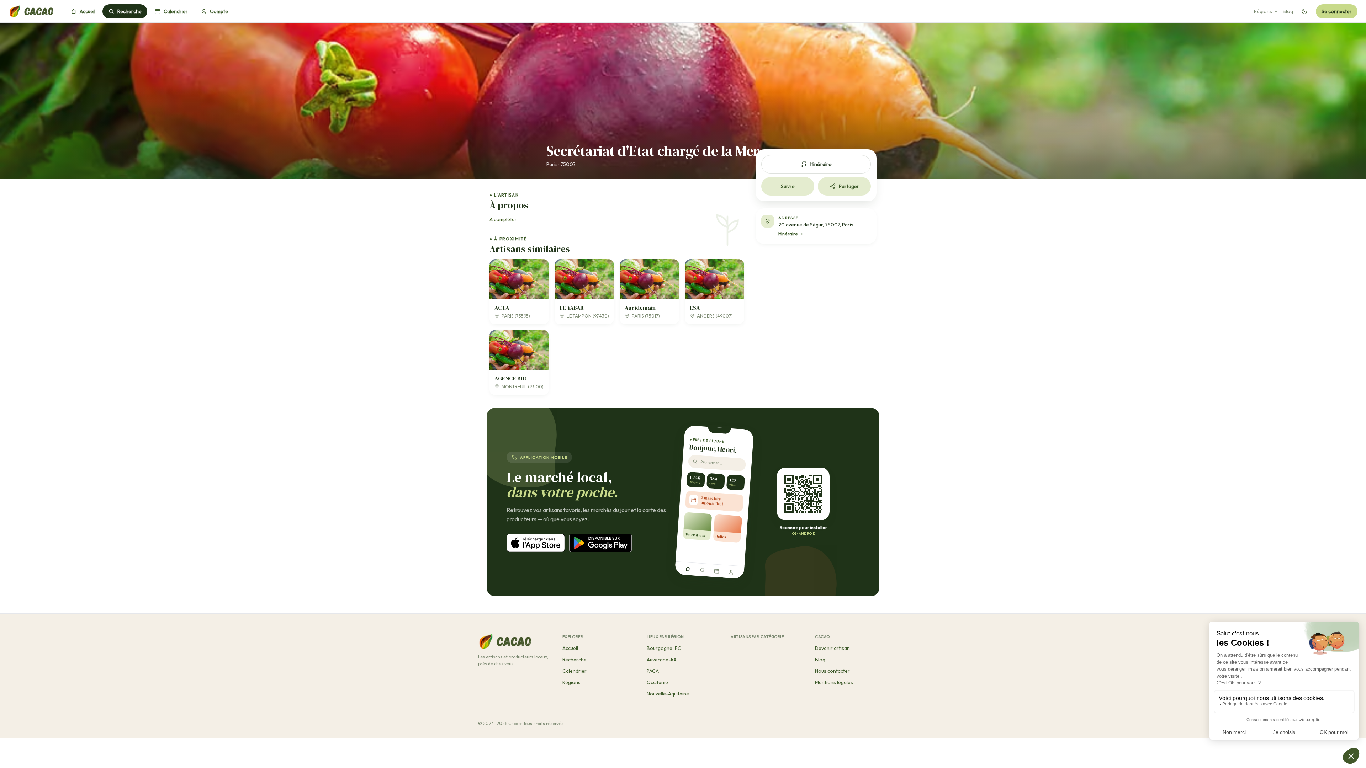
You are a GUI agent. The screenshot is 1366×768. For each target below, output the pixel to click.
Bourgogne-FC (664, 648)
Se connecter (1337, 11)
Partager (849, 186)
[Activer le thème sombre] (1304, 11)
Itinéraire (821, 164)
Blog (1288, 11)
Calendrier (176, 11)
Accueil (87, 11)
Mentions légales (834, 682)
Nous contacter (832, 671)
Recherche (129, 11)
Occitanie (657, 682)
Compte (219, 11)
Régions (1263, 11)
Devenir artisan (832, 648)
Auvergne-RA (662, 659)
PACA (653, 671)
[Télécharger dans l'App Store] (536, 543)
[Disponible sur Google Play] (600, 543)
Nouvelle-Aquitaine (668, 693)
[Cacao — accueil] (31, 11)
